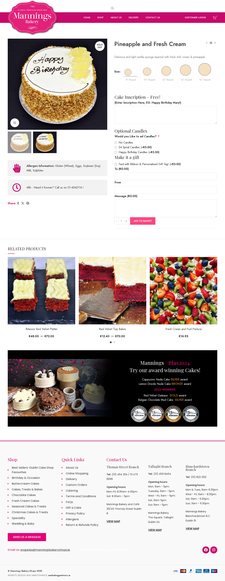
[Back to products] (211, 43)
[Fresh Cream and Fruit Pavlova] (183, 290)
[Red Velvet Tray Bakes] (112, 290)
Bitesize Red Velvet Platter (41, 329)
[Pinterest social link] (27, 203)
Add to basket (143, 221)
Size (117, 72)
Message (126, 196)
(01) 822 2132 (198, 477)
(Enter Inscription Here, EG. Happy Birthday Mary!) (148, 103)
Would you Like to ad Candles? (137, 136)
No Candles (126, 143)
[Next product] (215, 43)
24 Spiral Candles (135, 147)
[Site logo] (32, 23)
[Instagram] (213, 549)
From (118, 182)
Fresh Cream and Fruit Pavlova (183, 329)
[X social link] (22, 203)
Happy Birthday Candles (139, 152)
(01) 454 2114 (119, 474)
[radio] (130, 69)
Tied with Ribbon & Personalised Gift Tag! (149, 164)
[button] (111, 342)
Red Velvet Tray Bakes (112, 329)
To (122, 169)
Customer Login (195, 17)
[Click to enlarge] (14, 122)
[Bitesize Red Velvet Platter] (41, 290)
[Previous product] (207, 43)
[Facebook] (205, 549)
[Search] (112, 8)
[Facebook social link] (18, 203)
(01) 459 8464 (162, 474)
